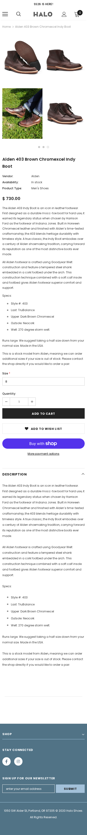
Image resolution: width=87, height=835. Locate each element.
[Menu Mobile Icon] (5, 14)
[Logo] (43, 13)
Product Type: (12, 188)
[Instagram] (18, 761)
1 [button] (39, 147)
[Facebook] (6, 761)
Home (6, 27)
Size (6, 373)
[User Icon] (64, 14)
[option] (22, 87)
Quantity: (9, 394)
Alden (35, 176)
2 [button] (43, 147)
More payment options (43, 454)
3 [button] (48, 147)
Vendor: (7, 176)
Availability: (10, 182)
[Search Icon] (18, 14)
